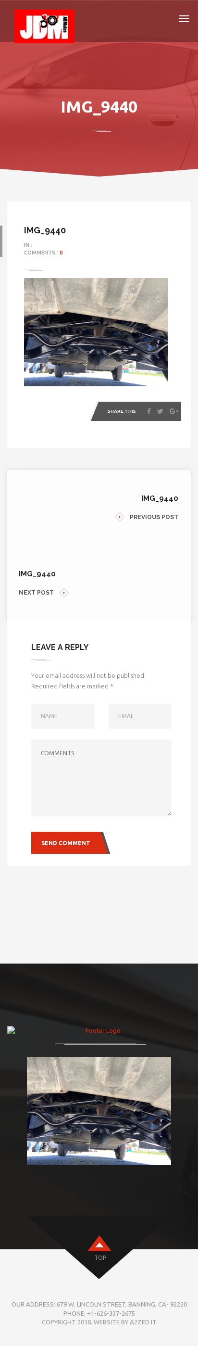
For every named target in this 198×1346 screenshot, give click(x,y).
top (100, 1258)
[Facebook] (149, 411)
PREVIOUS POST (154, 517)
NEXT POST (36, 592)
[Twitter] (160, 411)
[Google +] (174, 411)
